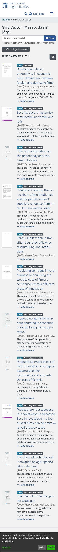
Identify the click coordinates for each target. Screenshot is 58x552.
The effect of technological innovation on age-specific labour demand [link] (35, 462)
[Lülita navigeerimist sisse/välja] (51, 14)
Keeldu (42, 547)
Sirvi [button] (51, 38)
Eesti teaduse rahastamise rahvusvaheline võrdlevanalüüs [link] (36, 117)
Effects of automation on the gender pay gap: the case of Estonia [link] (34, 156)
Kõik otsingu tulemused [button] (16, 49)
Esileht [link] (6, 19)
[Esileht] (17, 5)
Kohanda (6, 547)
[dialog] (29, 542)
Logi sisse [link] (38, 13)
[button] (26, 14)
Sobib (51, 547)
